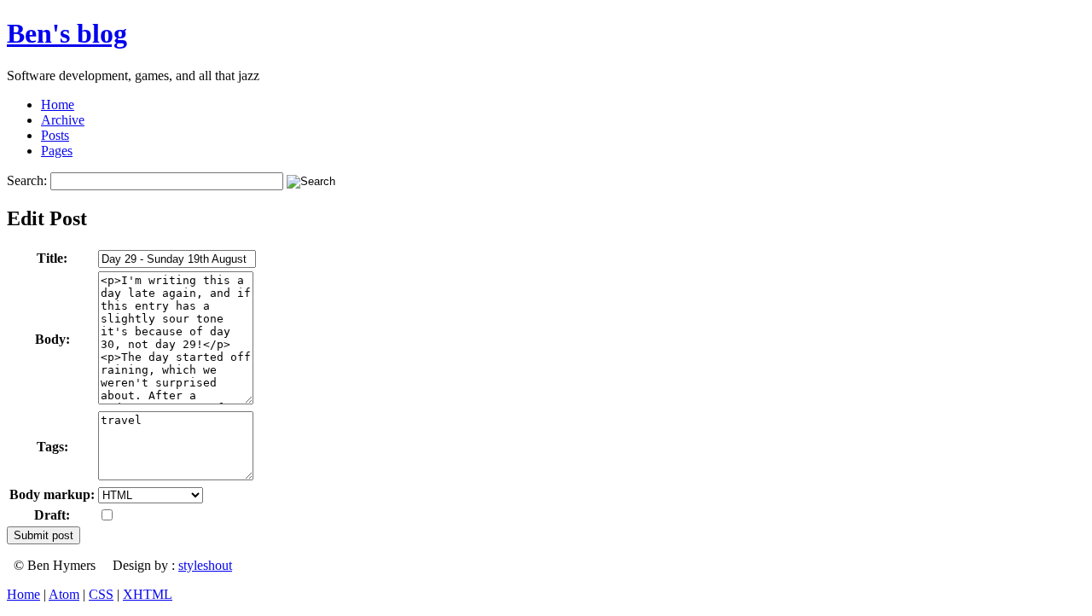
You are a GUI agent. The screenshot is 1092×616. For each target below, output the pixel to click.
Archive (62, 120)
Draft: (52, 515)
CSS (101, 594)
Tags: (52, 446)
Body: (52, 339)
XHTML (147, 594)
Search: (27, 180)
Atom (64, 594)
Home (57, 104)
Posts (55, 135)
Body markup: (52, 494)
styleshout (205, 565)
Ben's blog (67, 33)
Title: (52, 258)
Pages (57, 150)
